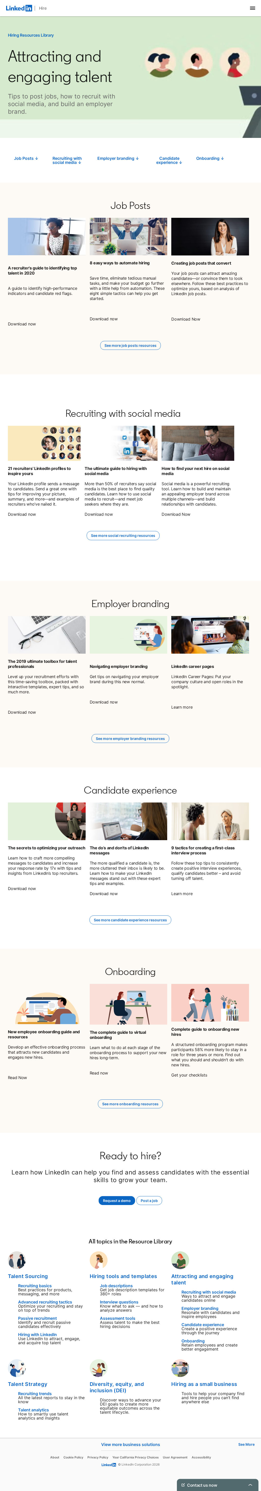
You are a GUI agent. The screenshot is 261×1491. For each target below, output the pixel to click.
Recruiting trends (35, 1393)
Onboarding (193, 1340)
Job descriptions (116, 1285)
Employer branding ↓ (118, 158)
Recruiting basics (35, 1285)
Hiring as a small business (204, 1384)
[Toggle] (250, 1485)
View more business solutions (130, 1444)
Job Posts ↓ (26, 158)
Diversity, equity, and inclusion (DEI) (117, 1387)
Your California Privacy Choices (135, 1457)
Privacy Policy (97, 1457)
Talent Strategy (28, 1384)
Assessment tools (117, 1318)
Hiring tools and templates (123, 1276)
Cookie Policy (73, 1457)
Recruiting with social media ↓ (67, 160)
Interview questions (119, 1301)
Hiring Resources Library (31, 35)
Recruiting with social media (208, 1292)
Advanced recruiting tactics (45, 1301)
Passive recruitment (37, 1318)
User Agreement (175, 1457)
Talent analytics (33, 1409)
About (54, 1457)
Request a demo (117, 1200)
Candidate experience (202, 1324)
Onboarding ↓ (210, 158)
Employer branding (199, 1308)
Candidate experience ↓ (169, 160)
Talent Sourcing (28, 1276)
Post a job (151, 1200)
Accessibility (201, 1457)
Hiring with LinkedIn (37, 1334)
